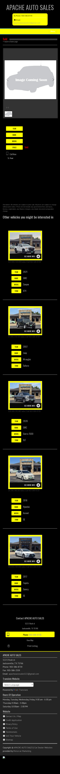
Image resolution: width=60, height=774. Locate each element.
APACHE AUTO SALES (30, 7)
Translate (23, 690)
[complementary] (51, 765)
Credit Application (14, 720)
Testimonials (11, 732)
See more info (29, 256)
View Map (30, 640)
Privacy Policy (11, 724)
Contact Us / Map (13, 716)
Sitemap (9, 739)
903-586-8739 (26, 16)
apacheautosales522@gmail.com (27, 23)
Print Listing (32, 645)
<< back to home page (10, 41)
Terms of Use (12, 728)
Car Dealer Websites (43, 747)
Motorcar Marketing (22, 751)
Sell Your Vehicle (13, 735)
